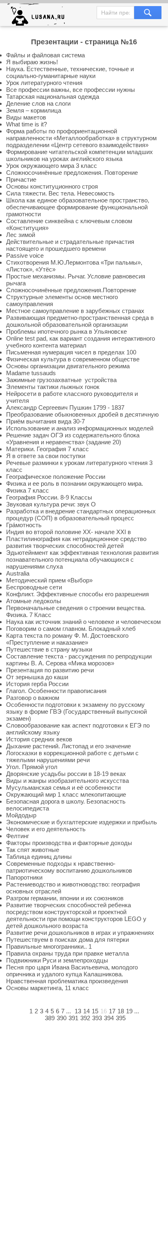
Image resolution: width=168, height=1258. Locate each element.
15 (95, 1011)
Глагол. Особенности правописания (56, 690)
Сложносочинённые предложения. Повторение (72, 172)
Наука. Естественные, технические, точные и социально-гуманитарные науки (70, 72)
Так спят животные (32, 849)
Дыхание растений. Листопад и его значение (68, 746)
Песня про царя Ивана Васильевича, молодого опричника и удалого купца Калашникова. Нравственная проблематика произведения (72, 974)
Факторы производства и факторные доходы (69, 842)
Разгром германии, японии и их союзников (65, 898)
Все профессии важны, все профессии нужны (70, 89)
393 (97, 1018)
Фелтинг (17, 835)
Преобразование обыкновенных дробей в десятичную (82, 414)
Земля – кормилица (33, 110)
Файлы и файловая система (45, 55)
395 (121, 1018)
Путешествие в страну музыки (49, 649)
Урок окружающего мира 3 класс (51, 165)
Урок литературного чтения (44, 82)
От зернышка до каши (37, 677)
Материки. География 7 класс (47, 448)
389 (50, 1018)
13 (78, 1011)
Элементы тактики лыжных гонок (52, 386)
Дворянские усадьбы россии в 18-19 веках (66, 773)
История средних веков (39, 739)
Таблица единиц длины (39, 856)
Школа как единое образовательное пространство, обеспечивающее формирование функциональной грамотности (77, 207)
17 (112, 1011)
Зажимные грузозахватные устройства (61, 379)
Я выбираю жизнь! (32, 62)
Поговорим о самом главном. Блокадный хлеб (71, 628)
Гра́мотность (24, 524)
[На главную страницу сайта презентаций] (39, 16)
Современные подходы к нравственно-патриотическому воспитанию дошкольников (69, 867)
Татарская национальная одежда (52, 96)
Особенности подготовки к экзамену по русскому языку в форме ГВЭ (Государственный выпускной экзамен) (76, 711)
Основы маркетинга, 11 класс (47, 987)
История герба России (37, 683)
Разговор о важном (32, 697)
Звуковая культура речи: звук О (51, 504)
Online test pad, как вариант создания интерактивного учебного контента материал (80, 342)
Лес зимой (20, 234)
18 (120, 1011)
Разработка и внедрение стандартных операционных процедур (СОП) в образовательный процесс (81, 514)
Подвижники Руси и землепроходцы (57, 960)
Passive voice (25, 255)
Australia (17, 573)
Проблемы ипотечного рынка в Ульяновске (66, 331)
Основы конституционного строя (52, 186)
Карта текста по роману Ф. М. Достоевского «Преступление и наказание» (67, 639)
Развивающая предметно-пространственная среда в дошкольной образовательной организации (80, 321)
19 (129, 1011)
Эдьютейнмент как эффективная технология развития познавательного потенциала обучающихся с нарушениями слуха (82, 559)
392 (85, 1018)
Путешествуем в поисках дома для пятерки (67, 939)
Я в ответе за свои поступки (45, 455)
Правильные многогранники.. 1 (49, 946)
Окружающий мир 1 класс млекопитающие (66, 794)
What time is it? (26, 124)
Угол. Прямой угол (31, 766)
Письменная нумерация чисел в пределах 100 (71, 352)
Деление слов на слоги (38, 103)
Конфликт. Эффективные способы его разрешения (77, 594)
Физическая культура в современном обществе (72, 359)
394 (109, 1018)
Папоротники (24, 877)
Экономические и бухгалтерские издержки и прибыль (81, 822)
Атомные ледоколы (33, 600)
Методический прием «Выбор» (49, 580)
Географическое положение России (55, 476)
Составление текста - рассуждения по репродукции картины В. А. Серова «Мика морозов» (79, 660)
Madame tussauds (31, 372)
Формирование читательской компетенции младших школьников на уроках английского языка (79, 155)
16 (103, 1011)
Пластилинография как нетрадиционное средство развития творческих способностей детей (76, 542)
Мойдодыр (21, 815)
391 (73, 1018)
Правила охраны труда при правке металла (67, 953)
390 (61, 1018)
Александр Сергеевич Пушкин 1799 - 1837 (65, 407)
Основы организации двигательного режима (68, 366)
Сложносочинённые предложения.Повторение (71, 290)
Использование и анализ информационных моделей (79, 428)
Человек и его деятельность (46, 829)
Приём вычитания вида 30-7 (45, 421)
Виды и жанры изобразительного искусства (67, 780)
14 (86, 1011)
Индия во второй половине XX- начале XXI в (68, 531)
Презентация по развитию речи (50, 670)
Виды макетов (26, 117)
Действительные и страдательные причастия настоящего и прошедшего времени (70, 245)
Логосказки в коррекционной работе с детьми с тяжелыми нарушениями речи (72, 756)
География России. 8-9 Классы (49, 497)
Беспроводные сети (34, 587)
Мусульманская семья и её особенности (63, 787)
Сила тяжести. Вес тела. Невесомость (60, 193)
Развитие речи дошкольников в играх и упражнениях (80, 932)
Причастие (21, 179)
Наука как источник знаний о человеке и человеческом (83, 621)
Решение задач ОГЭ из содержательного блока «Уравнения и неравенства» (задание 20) (72, 438)
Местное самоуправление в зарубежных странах (75, 310)
